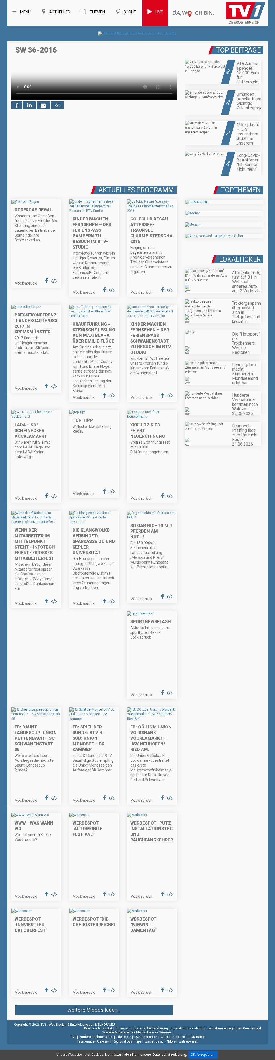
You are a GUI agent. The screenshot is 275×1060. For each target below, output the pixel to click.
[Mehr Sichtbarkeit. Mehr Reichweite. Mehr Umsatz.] (137, 33)
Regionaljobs (122, 1041)
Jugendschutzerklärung (187, 1028)
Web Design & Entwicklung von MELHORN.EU (82, 1024)
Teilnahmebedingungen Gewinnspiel (234, 1028)
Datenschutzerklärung (151, 1028)
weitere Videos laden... (94, 1010)
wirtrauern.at (188, 1041)
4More (171, 1041)
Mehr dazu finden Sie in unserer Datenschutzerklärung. (146, 1055)
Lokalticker (240, 259)
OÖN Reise (196, 1037)
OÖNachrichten (146, 1037)
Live (159, 12)
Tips (138, 1041)
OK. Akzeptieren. (203, 1055)
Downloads (92, 1028)
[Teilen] (43, 105)
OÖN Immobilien (173, 1037)
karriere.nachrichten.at (96, 1037)
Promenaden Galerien (93, 1041)
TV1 (73, 1037)
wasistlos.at (154, 1041)
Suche (130, 12)
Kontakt (108, 1028)
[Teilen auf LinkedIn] (29, 105)
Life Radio (124, 1037)
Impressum (124, 1028)
